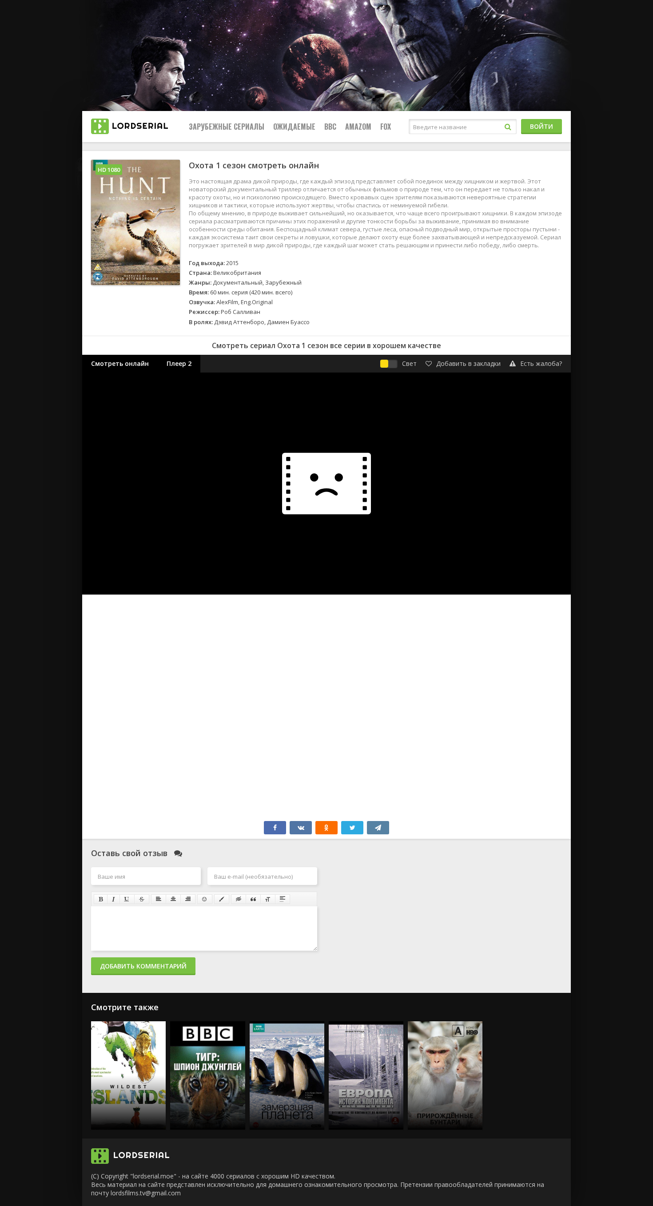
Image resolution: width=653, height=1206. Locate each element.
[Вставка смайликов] (204, 899)
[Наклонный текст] (113, 899)
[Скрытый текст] (238, 899)
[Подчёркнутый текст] (127, 899)
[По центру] (173, 899)
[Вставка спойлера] (282, 899)
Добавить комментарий (143, 966)
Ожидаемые (294, 126)
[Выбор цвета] (221, 899)
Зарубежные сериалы (226, 126)
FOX (385, 126)
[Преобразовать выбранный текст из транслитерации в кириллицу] (267, 899)
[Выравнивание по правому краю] (187, 899)
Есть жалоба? (541, 363)
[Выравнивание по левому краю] (158, 899)
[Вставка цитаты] (253, 899)
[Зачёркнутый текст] (141, 899)
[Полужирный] (101, 899)
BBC (330, 126)
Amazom (358, 126)
